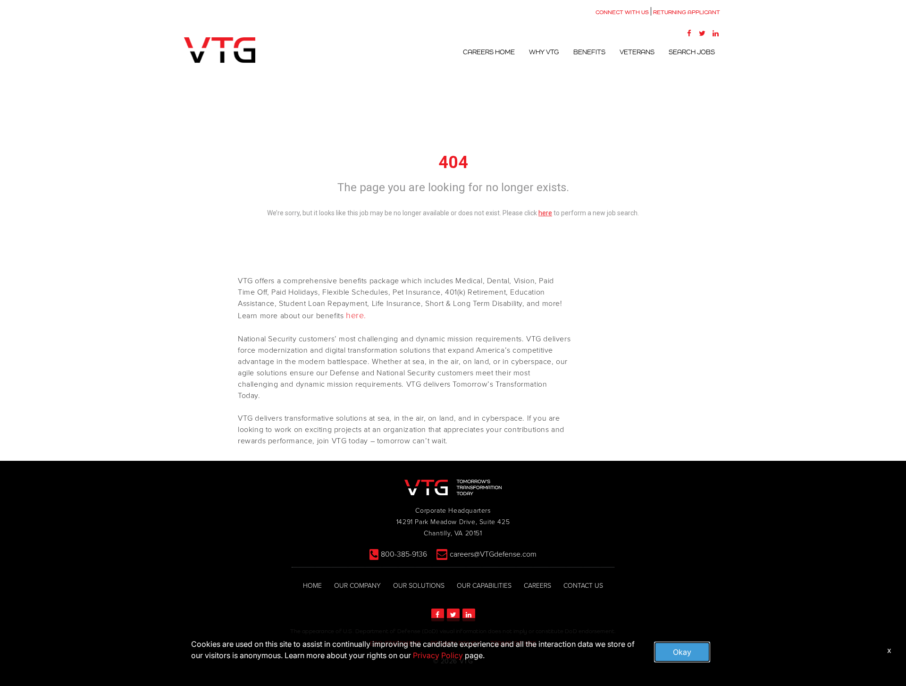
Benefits (589, 52)
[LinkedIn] (715, 33)
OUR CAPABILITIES (484, 586)
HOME (312, 586)
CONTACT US (583, 586)
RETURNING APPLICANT (686, 12)
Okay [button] (682, 652)
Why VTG (544, 52)
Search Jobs (692, 52)
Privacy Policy (438, 655)
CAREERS (537, 586)
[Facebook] (689, 33)
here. (356, 315)
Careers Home (489, 52)
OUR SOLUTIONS (419, 586)
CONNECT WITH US (622, 12)
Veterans (637, 52)
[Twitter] (702, 33)
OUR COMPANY (357, 586)
